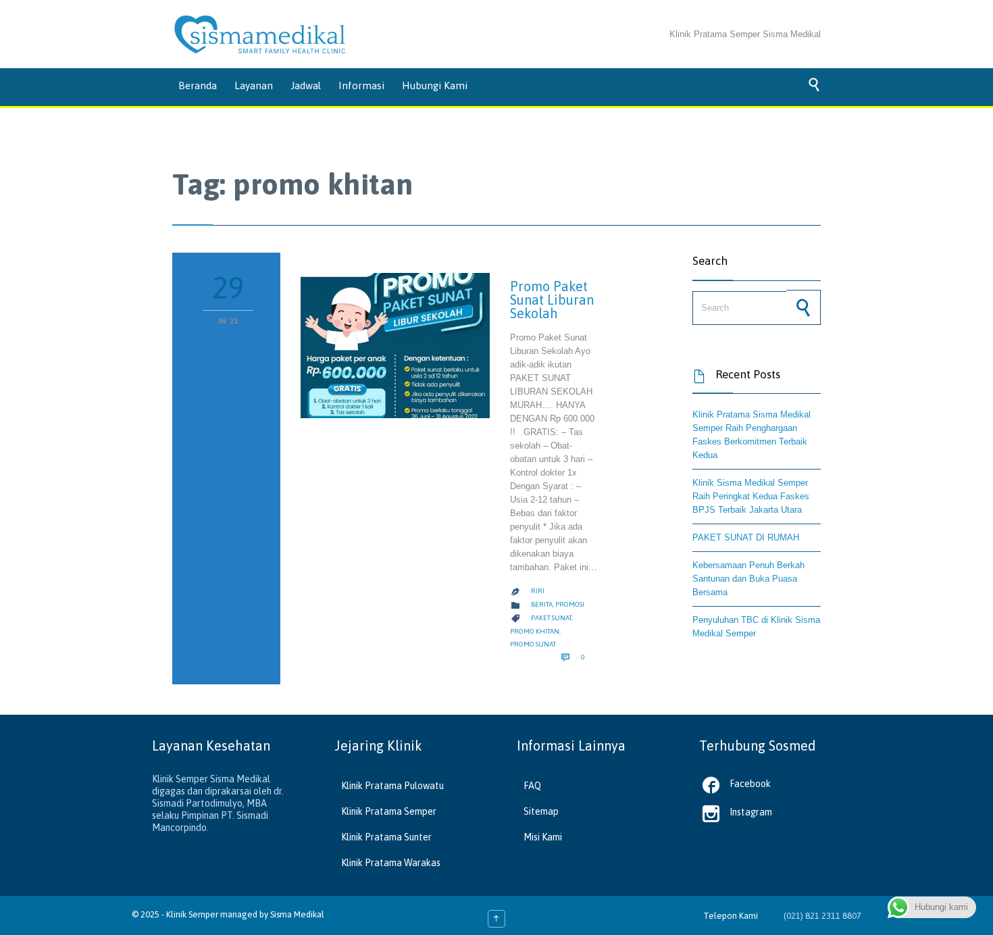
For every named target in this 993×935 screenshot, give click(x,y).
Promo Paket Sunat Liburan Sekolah (552, 299)
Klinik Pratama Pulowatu (392, 785)
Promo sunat (533, 644)
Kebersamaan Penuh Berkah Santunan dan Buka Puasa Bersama (748, 578)
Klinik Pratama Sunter (386, 837)
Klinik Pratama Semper (388, 811)
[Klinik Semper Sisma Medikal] (260, 34)
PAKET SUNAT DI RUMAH (745, 537)
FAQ (532, 785)
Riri (537, 591)
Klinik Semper (192, 914)
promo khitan (534, 631)
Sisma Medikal (297, 914)
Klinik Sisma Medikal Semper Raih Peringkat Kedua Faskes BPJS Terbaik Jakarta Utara (750, 496)
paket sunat (551, 618)
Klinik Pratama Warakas (390, 862)
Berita (542, 604)
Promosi (569, 604)
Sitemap (541, 811)
